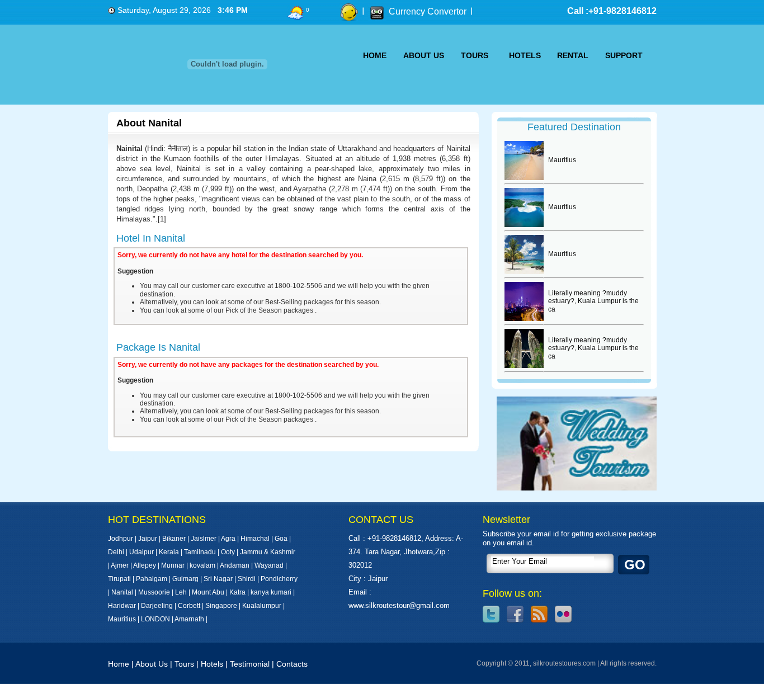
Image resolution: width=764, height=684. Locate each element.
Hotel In (150, 238)
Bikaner (174, 539)
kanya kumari (271, 592)
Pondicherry (279, 579)
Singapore (221, 606)
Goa (281, 539)
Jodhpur (120, 539)
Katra (237, 592)
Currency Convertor (427, 11)
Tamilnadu (200, 552)
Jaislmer (203, 539)
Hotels (212, 663)
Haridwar (122, 606)
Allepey (144, 565)
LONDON (155, 619)
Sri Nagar (218, 579)
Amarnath (190, 619)
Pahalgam (151, 579)
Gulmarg (185, 579)
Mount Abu (208, 592)
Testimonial (250, 663)
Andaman (234, 565)
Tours (184, 663)
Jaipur (147, 539)
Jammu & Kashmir (267, 552)
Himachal (255, 539)
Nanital (122, 592)
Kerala (169, 552)
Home (118, 663)
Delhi (116, 552)
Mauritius (122, 619)
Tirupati (119, 579)
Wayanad (269, 565)
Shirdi (247, 579)
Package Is (158, 347)
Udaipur (141, 552)
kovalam (202, 565)
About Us (151, 663)
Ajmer (120, 565)
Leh (181, 592)
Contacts (292, 663)
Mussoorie (154, 592)
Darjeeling (157, 606)
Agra (228, 539)
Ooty (228, 552)
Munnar (173, 565)
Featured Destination (574, 127)
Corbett (189, 606)
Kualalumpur (262, 606)
